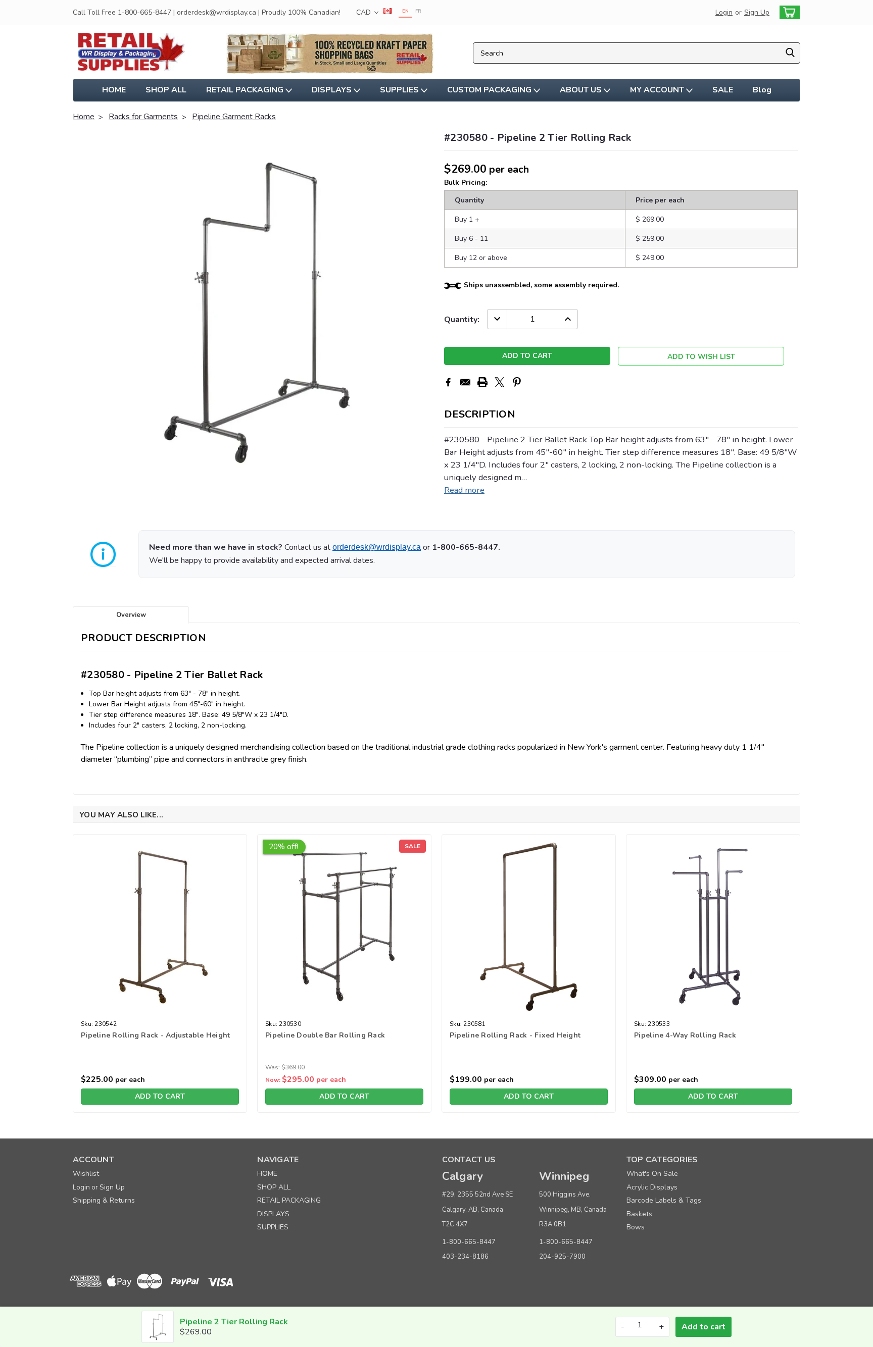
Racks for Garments (143, 116)
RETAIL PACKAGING (245, 89)
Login (724, 12)
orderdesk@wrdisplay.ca (376, 547)
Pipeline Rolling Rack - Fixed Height (515, 1035)
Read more (464, 490)
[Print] (482, 382)
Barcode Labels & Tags (663, 1200)
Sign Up (756, 12)
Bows (635, 1227)
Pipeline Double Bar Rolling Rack (325, 1035)
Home (83, 116)
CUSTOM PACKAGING (490, 89)
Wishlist (86, 1173)
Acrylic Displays (651, 1187)
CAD (364, 12)
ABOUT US (582, 89)
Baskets (639, 1214)
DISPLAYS (333, 89)
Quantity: (461, 319)
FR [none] (418, 11)
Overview (131, 614)
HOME (114, 89)
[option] (418, 12)
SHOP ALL (166, 89)
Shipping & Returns (104, 1200)
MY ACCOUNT (658, 89)
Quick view (159, 1008)
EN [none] (405, 11)
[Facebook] (448, 382)
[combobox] (636, 53)
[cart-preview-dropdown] (787, 12)
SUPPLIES (400, 89)
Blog (762, 89)
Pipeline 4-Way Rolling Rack (685, 1035)
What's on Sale (652, 1173)
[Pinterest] (517, 382)
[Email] (465, 382)
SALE (722, 89)
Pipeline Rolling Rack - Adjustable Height (155, 1035)
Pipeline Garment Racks (234, 116)
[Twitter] (500, 382)
